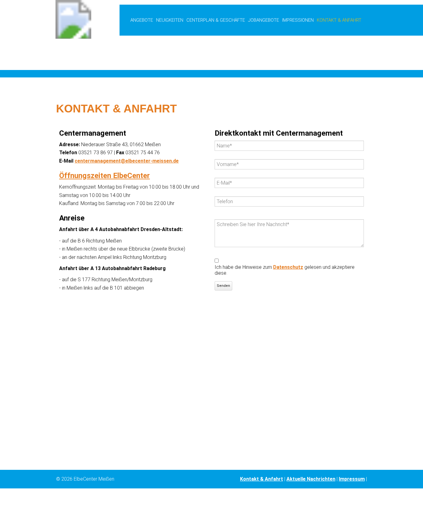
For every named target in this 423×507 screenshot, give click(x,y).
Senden (223, 286)
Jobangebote (263, 20)
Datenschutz (288, 267)
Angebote (141, 20)
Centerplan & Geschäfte (215, 20)
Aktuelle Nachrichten (310, 479)
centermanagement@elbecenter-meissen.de (127, 161)
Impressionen (298, 20)
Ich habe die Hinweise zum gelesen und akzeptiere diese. (285, 270)
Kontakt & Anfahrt (261, 479)
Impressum (352, 479)
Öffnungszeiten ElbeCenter (104, 175)
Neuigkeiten (169, 20)
